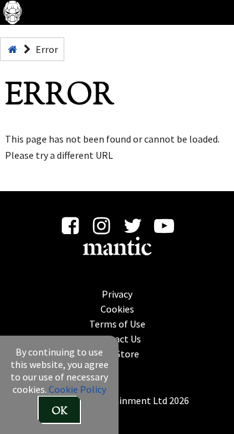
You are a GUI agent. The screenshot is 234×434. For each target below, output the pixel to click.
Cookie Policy (77, 389)
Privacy (117, 294)
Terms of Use (117, 324)
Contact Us (117, 339)
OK (59, 412)
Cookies (117, 309)
